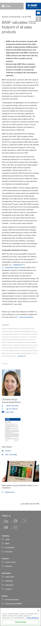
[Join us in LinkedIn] (5, 522)
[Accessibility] (38, 19)
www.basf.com (21, 356)
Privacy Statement (33, 618)
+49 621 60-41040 (11, 406)
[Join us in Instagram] (14, 529)
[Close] (38, 610)
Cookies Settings (20, 622)
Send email (9, 412)
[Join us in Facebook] (14, 522)
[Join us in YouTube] (5, 529)
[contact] (38, 13)
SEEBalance (18, 265)
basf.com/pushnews (26, 317)
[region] (20, 617)
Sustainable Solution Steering (15, 268)
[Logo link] (32, 6)
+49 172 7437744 (11, 409)
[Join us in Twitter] (24, 522)
